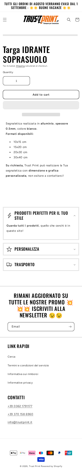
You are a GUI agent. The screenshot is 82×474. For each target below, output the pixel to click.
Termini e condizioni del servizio (28, 365)
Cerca (11, 356)
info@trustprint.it (20, 422)
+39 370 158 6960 (20, 414)
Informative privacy (20, 382)
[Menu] (5, 19)
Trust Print (34, 466)
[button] (41, 105)
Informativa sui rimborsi (23, 374)
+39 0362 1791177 (20, 406)
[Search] (69, 19)
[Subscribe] (70, 326)
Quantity (8, 72)
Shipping (20, 66)
